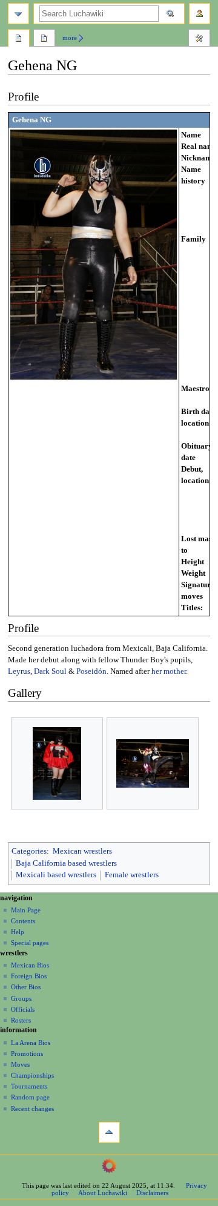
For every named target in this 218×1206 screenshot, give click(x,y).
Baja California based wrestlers (66, 863)
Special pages (29, 942)
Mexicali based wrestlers (56, 875)
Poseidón (91, 671)
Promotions (27, 1053)
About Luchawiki (102, 1192)
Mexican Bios (30, 965)
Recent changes (32, 1108)
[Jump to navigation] (18, 13)
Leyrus (19, 671)
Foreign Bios (29, 976)
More (69, 37)
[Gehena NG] (93, 254)
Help (17, 931)
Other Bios (26, 986)
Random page (30, 1097)
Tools (199, 39)
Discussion (44, 39)
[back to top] (109, 1132)
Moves (20, 1064)
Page (18, 39)
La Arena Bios (30, 1042)
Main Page (26, 910)
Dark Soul (50, 671)
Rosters (21, 1020)
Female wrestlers (132, 875)
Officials (23, 1009)
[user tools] (199, 13)
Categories (29, 851)
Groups (21, 998)
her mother (168, 671)
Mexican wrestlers (82, 851)
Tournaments (29, 1086)
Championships (32, 1075)
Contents (23, 920)
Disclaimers (152, 1192)
